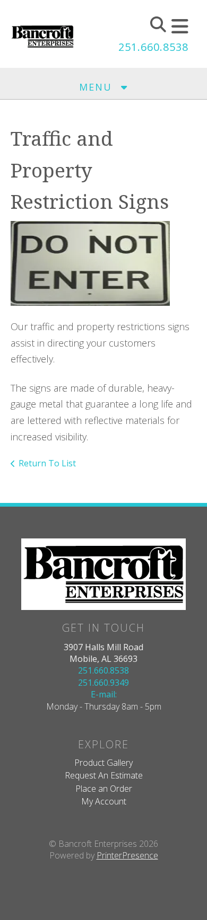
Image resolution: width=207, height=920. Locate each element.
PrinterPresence (127, 855)
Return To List (47, 463)
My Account (103, 801)
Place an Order (103, 788)
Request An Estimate (104, 775)
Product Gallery (103, 762)
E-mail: (104, 694)
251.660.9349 (103, 682)
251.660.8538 (153, 47)
